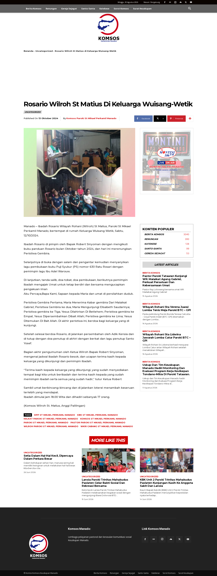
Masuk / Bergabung (152, 2)
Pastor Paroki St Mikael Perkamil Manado (98, 422)
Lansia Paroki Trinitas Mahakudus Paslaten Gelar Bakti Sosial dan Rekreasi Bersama (105, 482)
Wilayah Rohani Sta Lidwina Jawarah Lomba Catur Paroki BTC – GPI (166, 337)
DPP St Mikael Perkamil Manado (54, 415)
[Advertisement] (108, 76)
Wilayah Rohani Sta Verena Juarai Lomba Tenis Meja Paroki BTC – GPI (166, 308)
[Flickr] (170, 2)
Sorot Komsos (121, 8)
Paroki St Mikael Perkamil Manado (46, 422)
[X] (185, 2)
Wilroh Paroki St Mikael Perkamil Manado (51, 426)
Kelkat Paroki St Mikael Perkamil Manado (51, 418)
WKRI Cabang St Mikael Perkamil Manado (107, 426)
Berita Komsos (33, 8)
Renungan (51, 8)
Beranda (28, 51)
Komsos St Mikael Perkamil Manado (103, 418)
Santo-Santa (88, 8)
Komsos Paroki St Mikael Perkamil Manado (91, 118)
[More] (190, 118)
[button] (189, 8)
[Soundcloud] (180, 2)
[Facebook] (164, 2)
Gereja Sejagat (69, 8)
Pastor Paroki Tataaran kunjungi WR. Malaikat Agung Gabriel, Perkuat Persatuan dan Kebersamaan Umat (164, 280)
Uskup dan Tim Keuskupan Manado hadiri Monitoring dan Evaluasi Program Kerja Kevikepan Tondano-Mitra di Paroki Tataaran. (166, 369)
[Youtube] (191, 2)
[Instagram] (175, 2)
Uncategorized (44, 51)
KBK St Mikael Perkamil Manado (97, 415)
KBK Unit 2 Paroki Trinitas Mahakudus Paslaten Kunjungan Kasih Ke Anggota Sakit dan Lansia (166, 482)
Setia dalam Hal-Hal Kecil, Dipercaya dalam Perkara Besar (48, 457)
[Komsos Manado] (109, 28)
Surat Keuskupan (142, 8)
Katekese (104, 8)
